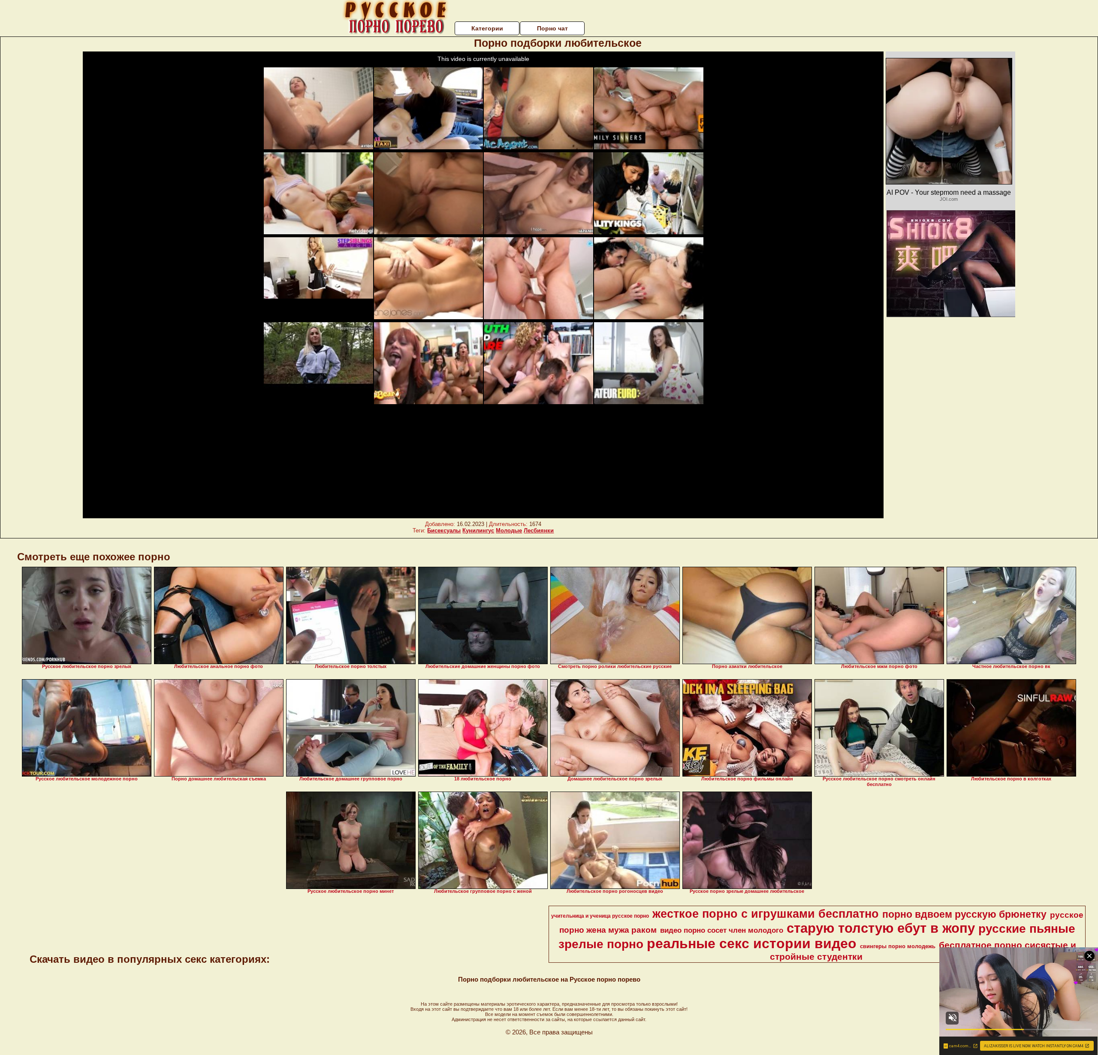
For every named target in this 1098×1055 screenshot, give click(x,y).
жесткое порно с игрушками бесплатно (765, 913)
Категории (487, 28)
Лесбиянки (539, 530)
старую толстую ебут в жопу (881, 928)
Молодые (509, 530)
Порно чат (552, 28)
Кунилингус (478, 530)
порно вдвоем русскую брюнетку (964, 914)
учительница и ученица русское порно (600, 916)
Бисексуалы (444, 530)
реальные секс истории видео (752, 943)
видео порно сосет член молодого (721, 930)
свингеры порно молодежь (897, 946)
